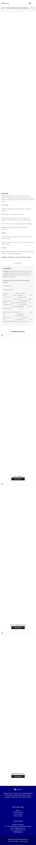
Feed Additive (24, 8)
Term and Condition (14, 841)
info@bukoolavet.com (19, 828)
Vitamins (28, 257)
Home (3, 8)
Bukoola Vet (11, 839)
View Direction (18, 832)
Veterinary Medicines (12, 8)
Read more (18, 479)
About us (18, 810)
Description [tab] (18, 263)
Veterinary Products (18, 812)
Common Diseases (18, 814)
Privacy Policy (24, 841)
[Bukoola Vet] (5, 3)
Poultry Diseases (18, 816)
